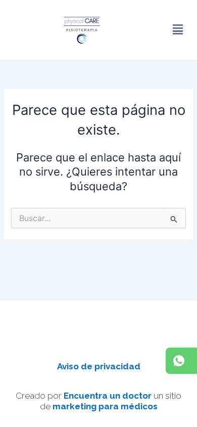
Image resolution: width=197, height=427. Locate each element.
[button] (178, 30)
